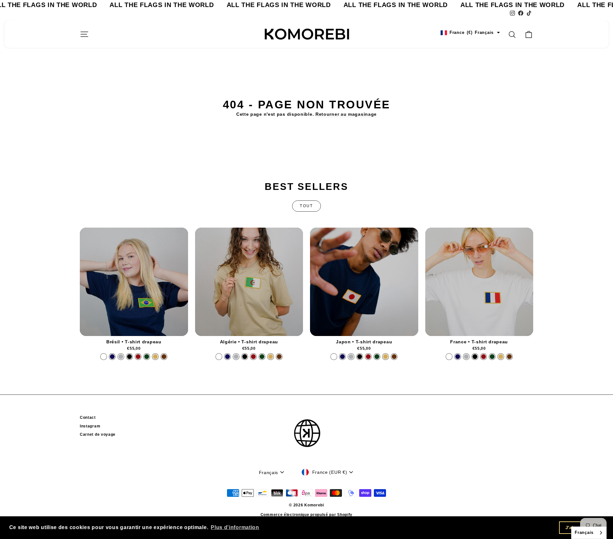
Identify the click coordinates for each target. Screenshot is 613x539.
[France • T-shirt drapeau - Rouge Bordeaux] (484, 357)
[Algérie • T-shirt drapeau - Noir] (245, 357)
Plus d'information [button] (235, 527)
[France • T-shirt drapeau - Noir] (475, 357)
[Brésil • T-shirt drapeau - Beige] (155, 357)
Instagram (90, 426)
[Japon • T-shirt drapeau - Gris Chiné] (351, 357)
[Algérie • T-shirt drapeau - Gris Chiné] (236, 357)
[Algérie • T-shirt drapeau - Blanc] (219, 357)
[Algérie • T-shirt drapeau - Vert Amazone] (262, 357)
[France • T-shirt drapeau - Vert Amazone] (492, 357)
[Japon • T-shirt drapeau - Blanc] (334, 357)
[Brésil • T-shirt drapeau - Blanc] (104, 357)
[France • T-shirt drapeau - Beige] (501, 357)
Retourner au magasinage (346, 114)
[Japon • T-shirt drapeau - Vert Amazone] (377, 357)
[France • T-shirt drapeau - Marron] (509, 357)
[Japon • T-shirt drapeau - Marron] (394, 357)
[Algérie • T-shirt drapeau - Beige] (271, 357)
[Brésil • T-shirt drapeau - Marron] (164, 357)
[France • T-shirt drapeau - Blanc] (449, 357)
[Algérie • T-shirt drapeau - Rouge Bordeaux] (253, 357)
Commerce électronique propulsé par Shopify (306, 514)
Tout (306, 206)
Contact (88, 417)
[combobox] (589, 533)
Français (584, 532)
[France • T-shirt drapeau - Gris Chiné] (466, 357)
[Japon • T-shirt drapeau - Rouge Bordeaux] (368, 357)
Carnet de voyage (98, 434)
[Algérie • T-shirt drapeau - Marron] (279, 357)
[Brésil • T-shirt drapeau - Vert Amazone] (147, 357)
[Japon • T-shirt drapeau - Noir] (360, 357)
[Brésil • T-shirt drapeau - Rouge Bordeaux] (138, 357)
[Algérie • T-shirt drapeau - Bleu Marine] (227, 357)
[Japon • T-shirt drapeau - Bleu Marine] (342, 357)
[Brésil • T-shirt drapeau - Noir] (129, 357)
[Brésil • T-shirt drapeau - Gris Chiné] (121, 357)
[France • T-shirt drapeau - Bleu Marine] (458, 357)
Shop (134, 329)
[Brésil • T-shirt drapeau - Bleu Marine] (112, 357)
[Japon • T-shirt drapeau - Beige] (385, 357)
